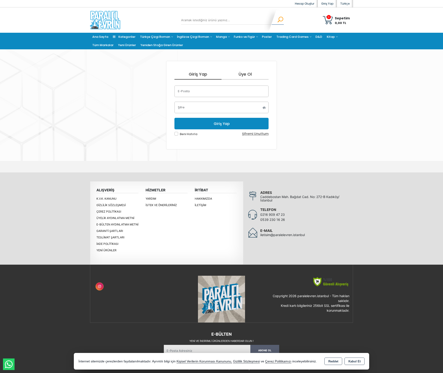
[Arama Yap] (277, 20)
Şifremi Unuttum (255, 134)
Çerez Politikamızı (278, 361)
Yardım (151, 198)
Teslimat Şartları (110, 237)
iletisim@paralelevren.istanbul (282, 235)
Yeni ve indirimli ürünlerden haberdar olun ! (221, 341)
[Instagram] (99, 286)
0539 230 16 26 (272, 220)
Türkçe (345, 4)
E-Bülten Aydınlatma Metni (117, 224)
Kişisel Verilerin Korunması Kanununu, (204, 361)
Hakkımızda (203, 198)
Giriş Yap (327, 4)
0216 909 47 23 (272, 214)
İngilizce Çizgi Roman (193, 37)
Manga (221, 37)
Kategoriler (126, 37)
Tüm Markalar (103, 45)
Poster (267, 37)
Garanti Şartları (109, 231)
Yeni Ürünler (106, 250)
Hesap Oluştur (304, 4)
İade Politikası (107, 244)
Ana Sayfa (100, 37)
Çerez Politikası (108, 211)
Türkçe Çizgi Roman (155, 37)
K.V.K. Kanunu (106, 198)
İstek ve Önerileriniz (161, 205)
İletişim (200, 205)
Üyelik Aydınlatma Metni (115, 218)
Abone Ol (264, 350)
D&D (318, 37)
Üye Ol (245, 74)
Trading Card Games (292, 37)
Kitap (331, 37)
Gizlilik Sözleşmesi (111, 205)
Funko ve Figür (244, 37)
